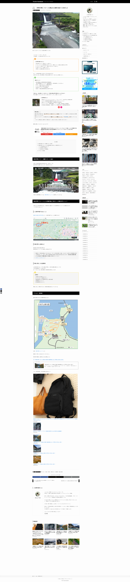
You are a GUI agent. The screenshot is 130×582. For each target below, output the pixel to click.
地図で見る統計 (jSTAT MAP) (38, 215)
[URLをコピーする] (71, 477)
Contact (62, 578)
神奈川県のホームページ (49, 194)
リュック (94, 182)
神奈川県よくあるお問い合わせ (40, 257)
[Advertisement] (55, 563)
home (59, 578)
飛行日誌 (84, 194)
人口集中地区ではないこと (44, 146)
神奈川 (89, 189)
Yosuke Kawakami (38, 1)
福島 (93, 189)
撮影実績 (85, 58)
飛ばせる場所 (92, 192)
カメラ (85, 52)
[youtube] (96, 1)
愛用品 (83, 187)
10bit (83, 172)
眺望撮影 (84, 189)
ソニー (88, 179)
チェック (92, 179)
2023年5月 (85, 244)
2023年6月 (85, 242)
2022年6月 (85, 259)
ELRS (95, 172)
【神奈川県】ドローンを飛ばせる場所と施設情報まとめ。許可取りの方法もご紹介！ (58, 364)
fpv (83, 174)
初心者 (88, 184)
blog (34, 10)
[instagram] (95, 1)
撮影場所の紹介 (37, 10)
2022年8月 (85, 257)
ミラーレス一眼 (85, 182)
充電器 (83, 184)
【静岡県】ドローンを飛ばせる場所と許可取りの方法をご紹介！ (44, 464)
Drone (91, 172)
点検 (92, 187)
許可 (83, 192)
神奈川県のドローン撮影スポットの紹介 (45, 143)
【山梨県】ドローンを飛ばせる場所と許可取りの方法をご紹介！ (44, 453)
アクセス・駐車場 (42, 150)
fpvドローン (86, 50)
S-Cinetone (92, 174)
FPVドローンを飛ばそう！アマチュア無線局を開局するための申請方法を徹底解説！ (47, 431)
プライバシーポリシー (68, 578)
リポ (90, 182)
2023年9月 (85, 238)
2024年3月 (85, 236)
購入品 (87, 192)
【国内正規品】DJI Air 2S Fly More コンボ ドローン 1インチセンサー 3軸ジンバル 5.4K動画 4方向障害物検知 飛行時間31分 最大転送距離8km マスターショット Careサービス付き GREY (59, 129)
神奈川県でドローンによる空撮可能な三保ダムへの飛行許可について (50, 145)
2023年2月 (85, 248)
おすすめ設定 (84, 177)
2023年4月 (85, 246)
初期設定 (93, 184)
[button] (40, 477)
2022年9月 (85, 255)
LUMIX (87, 174)
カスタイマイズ (91, 177)
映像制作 (88, 187)
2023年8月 (85, 240)
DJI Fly (87, 172)
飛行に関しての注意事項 (44, 149)
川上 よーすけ (38, 497)
